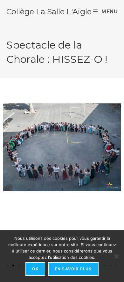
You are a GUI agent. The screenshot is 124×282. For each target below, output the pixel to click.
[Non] (116, 256)
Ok (35, 268)
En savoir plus (73, 268)
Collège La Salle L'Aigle (49, 11)
